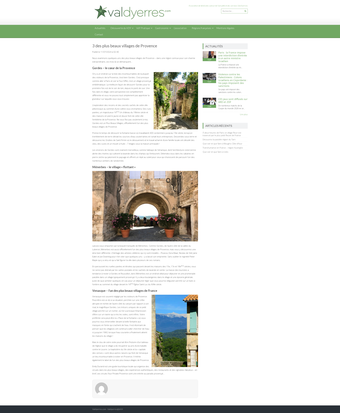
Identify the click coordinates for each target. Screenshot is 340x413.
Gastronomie (162, 28)
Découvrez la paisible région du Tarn (219, 139)
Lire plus (244, 114)
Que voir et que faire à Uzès (215, 151)
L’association (180, 28)
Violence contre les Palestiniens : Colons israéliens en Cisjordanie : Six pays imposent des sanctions (232, 80)
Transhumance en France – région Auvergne (223, 147)
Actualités (100, 28)
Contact (99, 34)
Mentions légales (225, 28)
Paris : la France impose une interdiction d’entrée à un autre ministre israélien (232, 57)
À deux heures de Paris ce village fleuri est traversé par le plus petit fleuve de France (222, 134)
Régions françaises (201, 28)
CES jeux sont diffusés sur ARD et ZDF (233, 100)
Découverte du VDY (120, 28)
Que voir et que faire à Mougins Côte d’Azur (222, 143)
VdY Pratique (143, 28)
